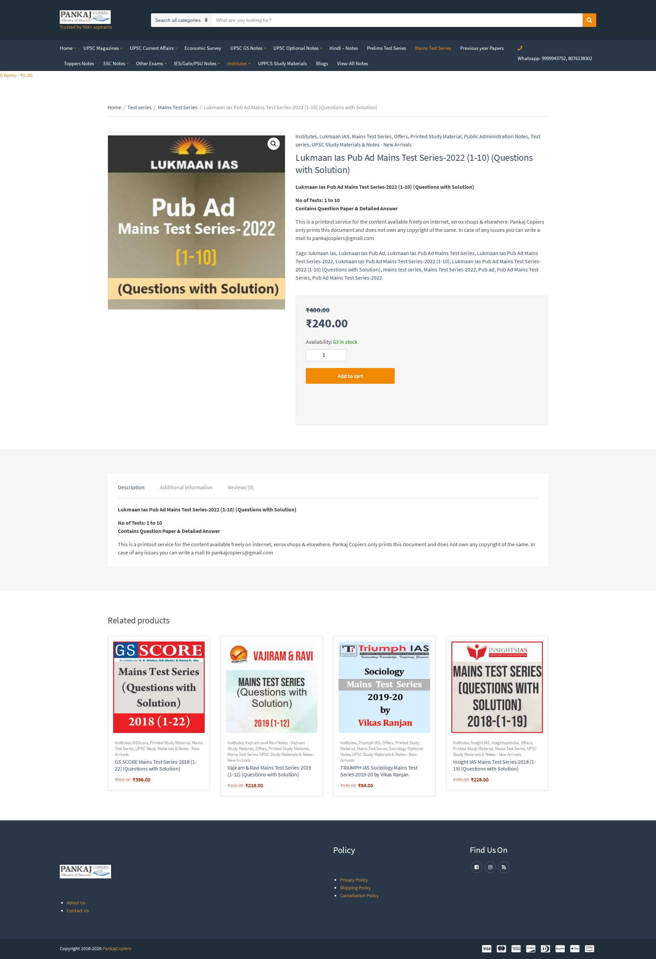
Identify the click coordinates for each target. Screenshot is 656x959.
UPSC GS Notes (246, 48)
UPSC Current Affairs (152, 48)
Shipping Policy (355, 888)
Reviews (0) (241, 487)
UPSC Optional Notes (295, 48)
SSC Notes (114, 63)
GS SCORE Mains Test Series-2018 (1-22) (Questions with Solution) (155, 765)
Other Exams (149, 63)
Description (131, 487)
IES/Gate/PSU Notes (195, 63)
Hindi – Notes (343, 48)
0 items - (16, 75)
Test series (139, 107)
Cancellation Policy (359, 895)
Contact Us (78, 910)
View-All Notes (352, 63)
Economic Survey (202, 48)
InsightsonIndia (505, 743)
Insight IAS (480, 743)
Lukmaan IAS (334, 136)
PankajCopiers (116, 948)
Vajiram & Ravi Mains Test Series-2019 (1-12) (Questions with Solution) (269, 771)
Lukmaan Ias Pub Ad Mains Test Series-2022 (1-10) (393, 261)
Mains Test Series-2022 (450, 269)
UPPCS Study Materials (282, 63)
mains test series (402, 269)
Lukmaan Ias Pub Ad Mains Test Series (431, 253)
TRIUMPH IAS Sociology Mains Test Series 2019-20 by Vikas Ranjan (379, 771)
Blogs (322, 63)
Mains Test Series (433, 48)
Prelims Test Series (386, 48)
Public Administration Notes (496, 136)
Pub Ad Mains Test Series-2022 (347, 277)
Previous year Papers (482, 48)
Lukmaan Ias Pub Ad (362, 253)
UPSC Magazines (101, 48)
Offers (401, 136)
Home (66, 48)
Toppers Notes (79, 63)
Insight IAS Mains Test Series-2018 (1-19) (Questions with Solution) (494, 765)
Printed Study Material (436, 136)
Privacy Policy (354, 880)
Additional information (186, 487)
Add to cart (350, 375)
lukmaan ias (322, 253)
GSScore (140, 743)
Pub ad (486, 269)
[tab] (131, 487)
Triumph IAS (369, 743)
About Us (76, 903)
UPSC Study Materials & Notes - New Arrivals (362, 144)
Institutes (237, 63)
